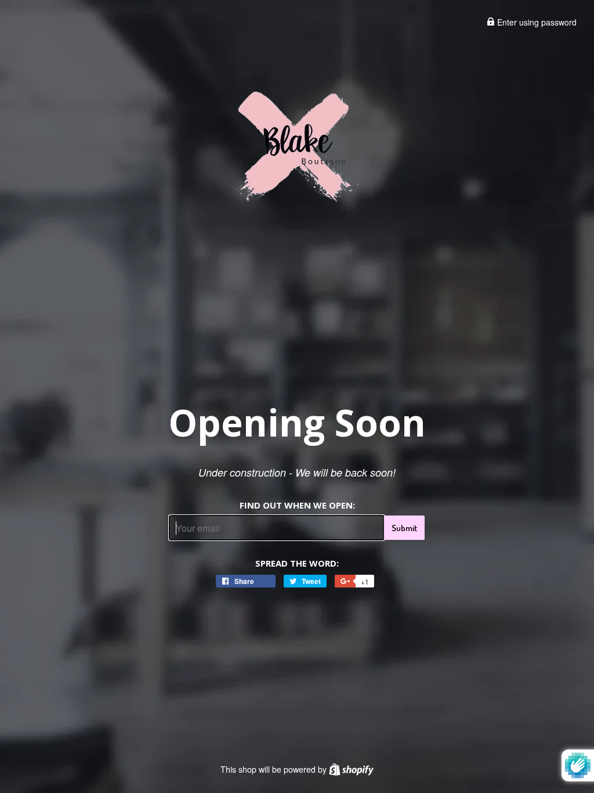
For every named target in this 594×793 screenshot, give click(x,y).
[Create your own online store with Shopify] (351, 769)
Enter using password (536, 22)
